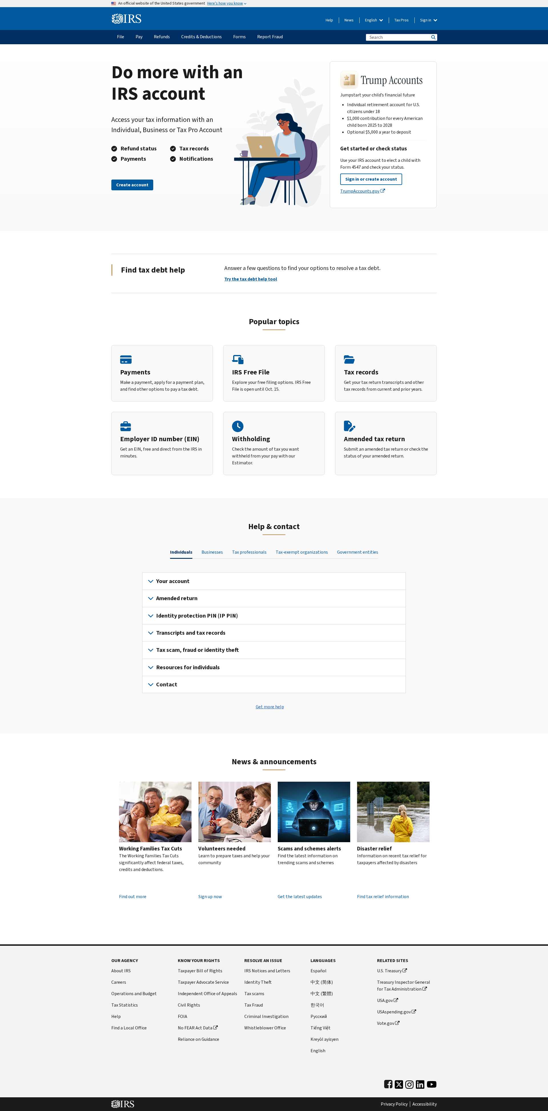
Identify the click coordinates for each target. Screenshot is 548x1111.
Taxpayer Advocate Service (203, 982)
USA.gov (385, 1000)
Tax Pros (401, 20)
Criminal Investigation (266, 1016)
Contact (166, 684)
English (371, 20)
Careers (118, 982)
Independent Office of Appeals (207, 994)
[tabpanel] (274, 632)
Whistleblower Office (265, 1028)
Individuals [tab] (181, 552)
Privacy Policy (394, 1104)
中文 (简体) (322, 982)
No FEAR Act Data (195, 1028)
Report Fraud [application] (270, 37)
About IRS (121, 971)
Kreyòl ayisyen (325, 1039)
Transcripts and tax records (190, 633)
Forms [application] (239, 37)
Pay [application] (139, 37)
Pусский (319, 1016)
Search (433, 37)
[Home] (126, 16)
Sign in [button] (426, 20)
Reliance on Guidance (198, 1039)
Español (319, 971)
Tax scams (254, 994)
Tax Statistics (124, 1005)
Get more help (270, 707)
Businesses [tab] (212, 552)
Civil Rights (189, 1005)
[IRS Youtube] (432, 1083)
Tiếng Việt (321, 1028)
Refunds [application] (162, 37)
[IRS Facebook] (388, 1083)
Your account (173, 581)
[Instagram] (409, 1083)
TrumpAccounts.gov (359, 191)
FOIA (182, 1016)
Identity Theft (258, 982)
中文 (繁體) (322, 994)
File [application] (120, 37)
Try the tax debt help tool (250, 279)
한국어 (317, 1005)
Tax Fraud (253, 1005)
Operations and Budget (134, 994)
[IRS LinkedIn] (420, 1083)
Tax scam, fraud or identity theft (197, 650)
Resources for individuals (188, 667)
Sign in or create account (371, 179)
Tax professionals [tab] (249, 552)
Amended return (177, 598)
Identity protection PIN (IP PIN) (197, 616)
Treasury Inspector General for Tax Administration (403, 985)
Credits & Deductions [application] (201, 37)
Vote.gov (385, 1023)
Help (329, 20)
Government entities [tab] (357, 552)
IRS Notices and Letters (267, 971)
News (349, 20)
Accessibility (424, 1104)
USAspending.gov (394, 1012)
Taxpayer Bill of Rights (200, 971)
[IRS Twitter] (399, 1083)
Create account (132, 185)
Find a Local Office (129, 1028)
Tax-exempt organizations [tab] (302, 552)
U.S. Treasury (389, 971)
